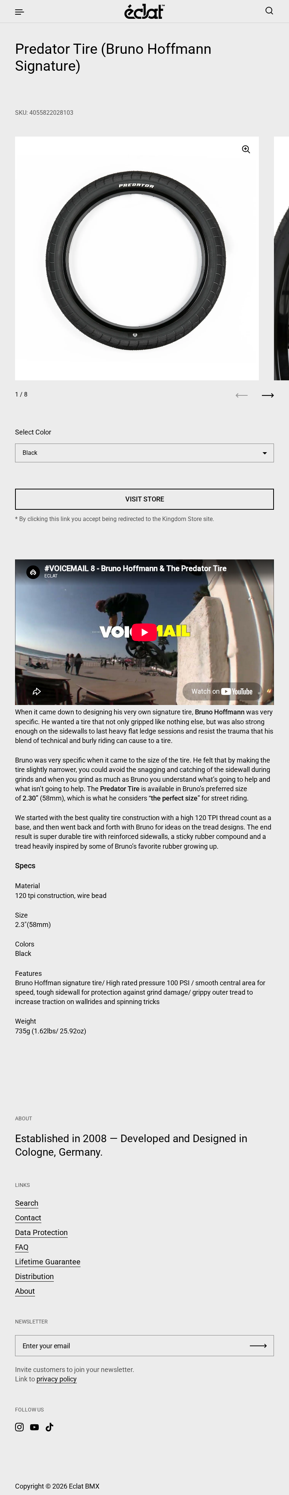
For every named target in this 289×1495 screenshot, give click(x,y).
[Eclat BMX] (145, 11)
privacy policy (57, 1379)
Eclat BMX (84, 1486)
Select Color (33, 432)
